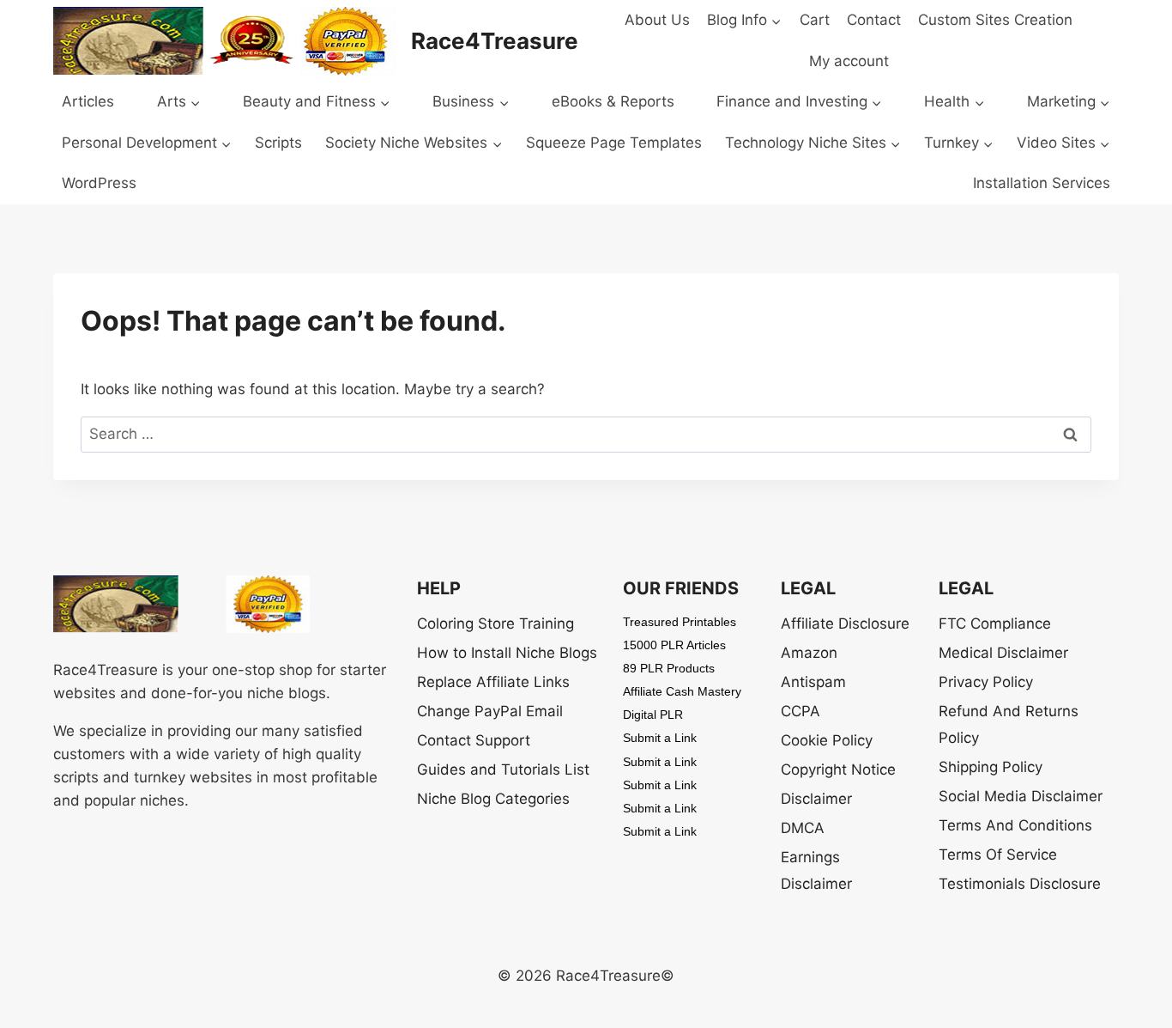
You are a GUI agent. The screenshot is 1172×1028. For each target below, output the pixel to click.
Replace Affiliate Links (493, 681)
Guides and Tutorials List (503, 769)
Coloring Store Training (495, 623)
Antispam (813, 681)
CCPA (800, 711)
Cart (815, 19)
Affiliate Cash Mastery (682, 691)
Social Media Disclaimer (1021, 796)
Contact (874, 19)
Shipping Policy (990, 767)
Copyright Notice (838, 769)
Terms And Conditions (1015, 825)
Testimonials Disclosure (1020, 883)
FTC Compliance (995, 623)
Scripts (278, 142)
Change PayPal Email (490, 711)
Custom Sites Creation (995, 19)
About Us (657, 19)
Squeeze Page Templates (614, 142)
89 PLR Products (669, 668)
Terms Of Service (998, 854)
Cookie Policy (827, 740)
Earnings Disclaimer (816, 870)
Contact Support (473, 740)
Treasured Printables (679, 622)
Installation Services (1041, 183)
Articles (88, 101)
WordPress (99, 183)
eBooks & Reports (613, 101)
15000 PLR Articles (674, 645)
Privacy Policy (986, 681)
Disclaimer (816, 798)
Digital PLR (653, 714)
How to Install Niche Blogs (507, 652)
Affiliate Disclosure (845, 623)
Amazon (809, 652)
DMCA (803, 827)
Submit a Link (660, 738)
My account (849, 61)
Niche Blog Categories (493, 798)
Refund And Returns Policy (1008, 724)
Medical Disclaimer (1003, 652)
